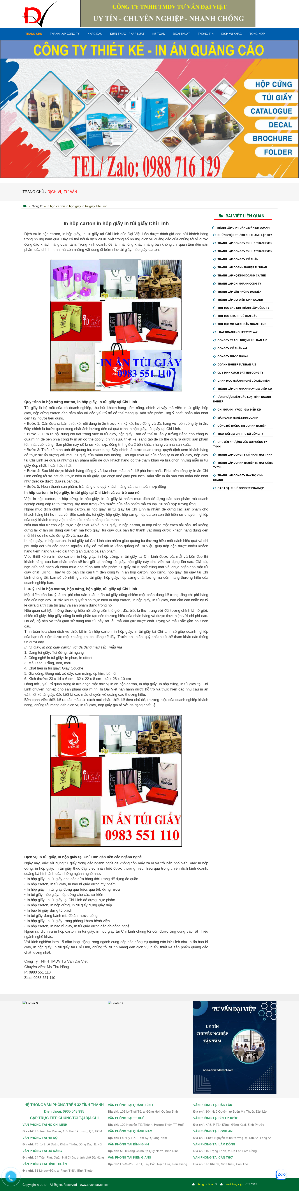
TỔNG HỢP (257, 33)
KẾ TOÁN (158, 33)
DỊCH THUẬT (181, 33)
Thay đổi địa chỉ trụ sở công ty (241, 434)
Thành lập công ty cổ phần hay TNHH (245, 454)
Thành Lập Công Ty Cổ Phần (238, 259)
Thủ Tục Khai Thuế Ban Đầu (237, 316)
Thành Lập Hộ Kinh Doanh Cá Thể (242, 275)
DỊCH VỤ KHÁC (231, 33)
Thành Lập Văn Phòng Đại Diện (240, 292)
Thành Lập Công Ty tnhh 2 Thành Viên (245, 251)
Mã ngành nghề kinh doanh (238, 417)
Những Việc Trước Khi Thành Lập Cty (245, 235)
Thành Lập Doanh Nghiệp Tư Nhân (242, 267)
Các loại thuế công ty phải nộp (241, 488)
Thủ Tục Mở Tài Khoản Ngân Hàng (242, 324)
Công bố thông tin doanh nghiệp (242, 426)
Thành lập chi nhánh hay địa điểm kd (245, 389)
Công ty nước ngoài (233, 356)
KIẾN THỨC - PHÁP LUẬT (127, 33)
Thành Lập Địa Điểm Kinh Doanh (240, 300)
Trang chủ (33, 33)
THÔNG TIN (205, 33)
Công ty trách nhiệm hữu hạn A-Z (242, 340)
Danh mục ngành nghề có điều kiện (244, 381)
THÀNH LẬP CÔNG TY (65, 33)
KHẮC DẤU (95, 33)
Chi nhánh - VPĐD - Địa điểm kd (239, 409)
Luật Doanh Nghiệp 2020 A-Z (237, 332)
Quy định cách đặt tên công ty (240, 372)
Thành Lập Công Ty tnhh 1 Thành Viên (245, 243)
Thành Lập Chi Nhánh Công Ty (239, 283)
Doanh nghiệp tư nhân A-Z (237, 364)
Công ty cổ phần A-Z (232, 348)
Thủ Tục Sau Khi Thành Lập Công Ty (243, 308)
